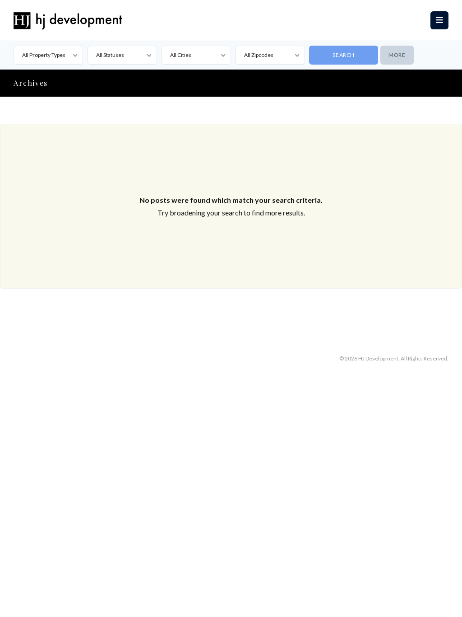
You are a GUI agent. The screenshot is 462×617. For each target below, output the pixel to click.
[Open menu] (439, 20)
